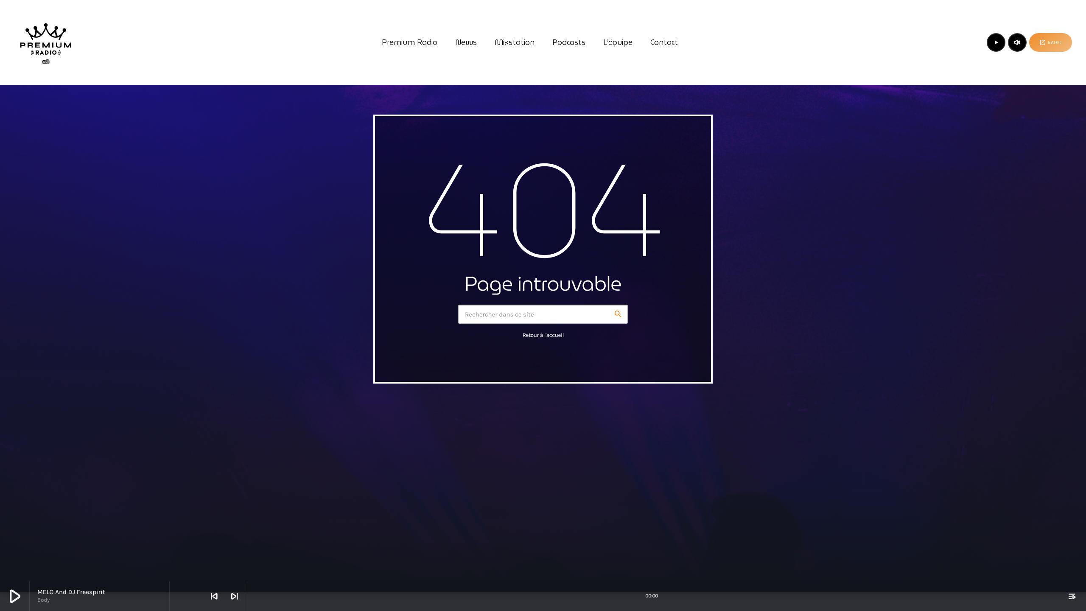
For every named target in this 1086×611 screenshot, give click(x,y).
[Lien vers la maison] (46, 42)
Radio (1050, 42)
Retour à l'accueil (543, 335)
